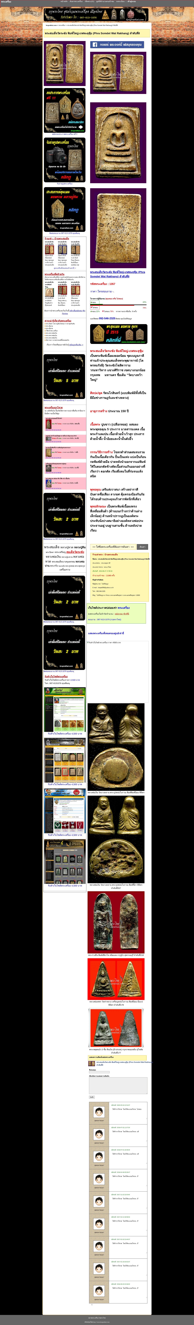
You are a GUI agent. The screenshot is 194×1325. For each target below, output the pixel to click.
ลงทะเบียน (120, 1)
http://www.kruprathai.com (101, 1322)
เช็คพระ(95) (89, 1)
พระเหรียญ (60, 552)
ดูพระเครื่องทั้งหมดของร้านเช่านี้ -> (65, 268)
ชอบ (94, 302)
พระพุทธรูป (80, 566)
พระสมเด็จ (52, 547)
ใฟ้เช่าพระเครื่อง (52, 331)
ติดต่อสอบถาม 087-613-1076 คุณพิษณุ (64, 233)
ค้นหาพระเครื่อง (76, 1)
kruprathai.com (51, 25)
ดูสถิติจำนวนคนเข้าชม (105, 1)
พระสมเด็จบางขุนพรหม (64, 561)
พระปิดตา (50, 552)
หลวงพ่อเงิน (54, 556)
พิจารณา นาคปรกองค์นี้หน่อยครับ (57, 340)
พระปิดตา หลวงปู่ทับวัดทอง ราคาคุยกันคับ (60, 324)
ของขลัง (61, 566)
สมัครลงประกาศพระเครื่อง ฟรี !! (64, 134)
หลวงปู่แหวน (67, 557)
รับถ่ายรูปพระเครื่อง (64, 184)
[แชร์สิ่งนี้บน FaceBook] (117, 48)
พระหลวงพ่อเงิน (51, 333)
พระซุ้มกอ (49, 326)
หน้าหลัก (64, 1)
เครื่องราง (65, 569)
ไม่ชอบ (95, 307)
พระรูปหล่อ (70, 566)
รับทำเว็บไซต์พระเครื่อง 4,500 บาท (65, 733)
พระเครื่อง (62, 25)
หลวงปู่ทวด (67, 547)
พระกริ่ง (54, 566)
